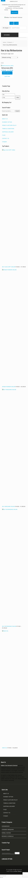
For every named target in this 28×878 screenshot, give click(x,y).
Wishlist (6, 10)
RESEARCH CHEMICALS (8, 836)
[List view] (3, 63)
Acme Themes (18, 871)
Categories (7, 35)
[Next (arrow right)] (2, 877)
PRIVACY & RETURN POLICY (9, 125)
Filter (17, 97)
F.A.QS (3, 135)
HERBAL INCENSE (6, 833)
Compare (4, 141)
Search (17, 111)
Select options (6, 73)
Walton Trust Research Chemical (9, 765)
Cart (11, 10)
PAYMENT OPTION (7, 122)
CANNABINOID (5, 826)
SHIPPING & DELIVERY (8, 132)
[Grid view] (1, 63)
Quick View (7, 76)
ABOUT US (5, 119)
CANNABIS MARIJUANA (8, 829)
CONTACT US (5, 138)
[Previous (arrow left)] (0, 877)
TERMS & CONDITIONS (8, 128)
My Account (14, 12)
